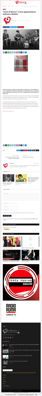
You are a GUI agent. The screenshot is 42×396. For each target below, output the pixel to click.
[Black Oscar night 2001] (30, 255)
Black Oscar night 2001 (25, 261)
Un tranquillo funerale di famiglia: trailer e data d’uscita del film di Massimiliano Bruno (24, 345)
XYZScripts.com (26, 392)
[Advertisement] (21, 80)
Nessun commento (27, 20)
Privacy (4, 383)
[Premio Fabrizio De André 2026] (21, 178)
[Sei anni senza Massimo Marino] (12, 241)
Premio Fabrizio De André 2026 (21, 183)
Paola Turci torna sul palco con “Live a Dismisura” (8, 183)
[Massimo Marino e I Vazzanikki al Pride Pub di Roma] (12, 255)
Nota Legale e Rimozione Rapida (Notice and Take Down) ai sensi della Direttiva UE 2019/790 (24, 372)
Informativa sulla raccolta (10, 394)
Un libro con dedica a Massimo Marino (28, 248)
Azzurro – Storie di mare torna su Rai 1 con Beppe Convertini (20, 355)
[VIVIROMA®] (21, 2)
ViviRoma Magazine (6, 385)
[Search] (38, 2)
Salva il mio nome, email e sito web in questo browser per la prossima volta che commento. (19, 212)
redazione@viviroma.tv (10, 111)
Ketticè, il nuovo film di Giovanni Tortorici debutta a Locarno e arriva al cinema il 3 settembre (24, 351)
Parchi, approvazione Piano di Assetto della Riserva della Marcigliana (12, 158)
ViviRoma (14, 20)
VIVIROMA (20, 390)
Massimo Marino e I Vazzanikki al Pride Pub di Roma (11, 261)
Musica (4, 9)
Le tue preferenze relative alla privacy (26, 394)
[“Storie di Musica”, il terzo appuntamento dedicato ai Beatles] (21, 39)
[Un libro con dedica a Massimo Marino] (30, 241)
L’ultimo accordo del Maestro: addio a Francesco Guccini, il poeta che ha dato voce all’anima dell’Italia (33, 179)
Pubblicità (4, 381)
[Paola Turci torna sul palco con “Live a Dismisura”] (8, 178)
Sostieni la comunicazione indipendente (9, 227)
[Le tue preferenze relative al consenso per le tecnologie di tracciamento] (40, 394)
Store (4, 379)
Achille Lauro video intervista (28, 157)
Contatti (4, 377)
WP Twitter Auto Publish (16, 392)
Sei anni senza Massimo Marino (8, 248)
